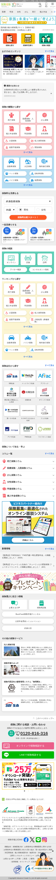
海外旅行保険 (44, 166)
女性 (19, 12)
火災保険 (28, 166)
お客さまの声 (14, 608)
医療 (4, 12)
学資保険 (28, 134)
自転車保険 (39, 173)
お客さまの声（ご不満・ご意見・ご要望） (20, 859)
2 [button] (50, 93)
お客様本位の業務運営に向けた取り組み (19, 850)
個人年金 (43, 12)
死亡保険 (11, 120)
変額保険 (38, 147)
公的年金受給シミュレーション (28, 621)
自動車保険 (11, 166)
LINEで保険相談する (30, 755)
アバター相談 (15, 269)
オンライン (11, 262)
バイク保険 (13, 180)
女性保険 (44, 134)
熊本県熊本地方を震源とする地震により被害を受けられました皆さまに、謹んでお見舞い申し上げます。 (25, 92)
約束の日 (28, 628)
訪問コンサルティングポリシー (22, 856)
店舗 (28, 262)
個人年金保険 (11, 134)
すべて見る (49, 51)
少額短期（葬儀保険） (42, 320)
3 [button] (50, 96)
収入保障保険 (40, 141)
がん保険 (44, 120)
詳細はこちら (28, 540)
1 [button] (50, 89)
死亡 (34, 12)
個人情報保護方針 (21, 853)
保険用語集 (41, 608)
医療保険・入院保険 (28, 120)
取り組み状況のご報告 (44, 850)
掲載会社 (8, 847)
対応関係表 (9, 853)
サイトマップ (25, 862)
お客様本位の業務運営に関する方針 (37, 847)
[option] (28, 93)
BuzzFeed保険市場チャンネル (28, 614)
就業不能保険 (14, 147)
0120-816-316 (34, 733)
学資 (11, 12)
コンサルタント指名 (40, 269)
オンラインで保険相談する (30, 745)
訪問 (44, 262)
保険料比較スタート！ (28, 217)
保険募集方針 (18, 847)
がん (26, 12)
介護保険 (12, 141)
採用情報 (14, 862)
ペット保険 (13, 173)
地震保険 (38, 180)
